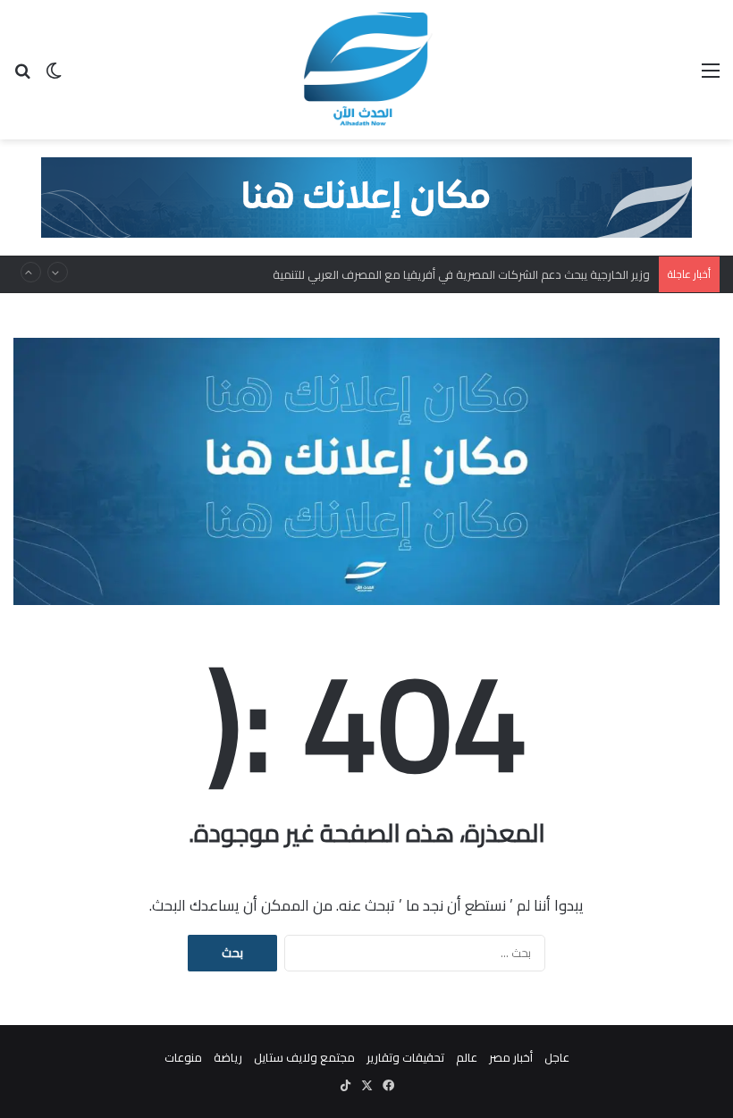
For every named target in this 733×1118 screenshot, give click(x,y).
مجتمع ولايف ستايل (304, 1057)
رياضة (228, 1057)
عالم (466, 1057)
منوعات (183, 1057)
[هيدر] (366, 195)
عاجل (556, 1057)
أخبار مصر (511, 1057)
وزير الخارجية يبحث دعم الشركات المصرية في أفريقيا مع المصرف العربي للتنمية (461, 274)
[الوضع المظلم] (54, 76)
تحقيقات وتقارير (405, 1057)
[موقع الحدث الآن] (366, 70)
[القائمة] (711, 76)
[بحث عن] (22, 76)
